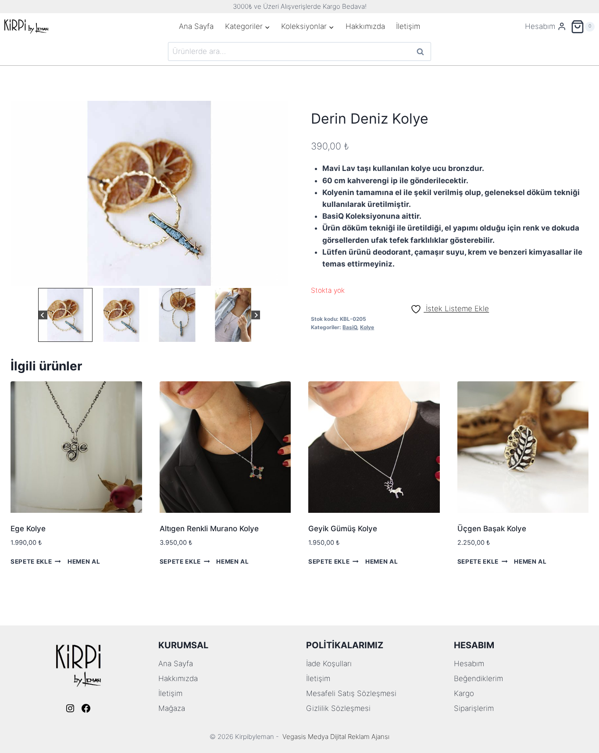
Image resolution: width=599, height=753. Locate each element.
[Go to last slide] (42, 315)
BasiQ (349, 327)
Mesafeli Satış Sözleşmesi (351, 693)
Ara (420, 51)
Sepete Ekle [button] (31, 561)
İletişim (408, 26)
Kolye (367, 327)
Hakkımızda (365, 26)
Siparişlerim (474, 708)
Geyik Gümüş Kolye (342, 528)
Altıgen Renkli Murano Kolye (209, 528)
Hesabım (469, 663)
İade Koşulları (329, 663)
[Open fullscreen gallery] (279, 277)
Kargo (464, 693)
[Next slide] (255, 315)
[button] (65, 315)
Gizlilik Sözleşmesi (338, 708)
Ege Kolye (28, 528)
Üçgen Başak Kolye (491, 528)
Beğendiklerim (478, 678)
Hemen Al (84, 561)
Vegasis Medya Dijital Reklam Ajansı (335, 736)
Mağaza (171, 708)
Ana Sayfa (196, 26)
